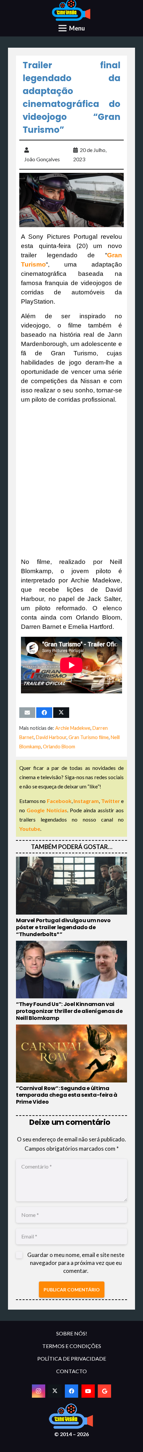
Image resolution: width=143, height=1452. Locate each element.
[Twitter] (55, 1391)
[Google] (104, 1391)
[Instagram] (38, 1391)
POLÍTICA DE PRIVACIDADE (71, 1358)
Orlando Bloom (59, 746)
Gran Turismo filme (89, 737)
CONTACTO (71, 1371)
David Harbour (51, 737)
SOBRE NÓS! (71, 1333)
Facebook (59, 801)
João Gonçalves (42, 159)
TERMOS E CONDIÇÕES (71, 1346)
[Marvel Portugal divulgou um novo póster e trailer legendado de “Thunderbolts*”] (71, 897)
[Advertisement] (71, 481)
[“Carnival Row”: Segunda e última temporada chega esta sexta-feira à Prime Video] (71, 1065)
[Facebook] (71, 1391)
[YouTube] (88, 1391)
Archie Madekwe (72, 728)
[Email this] (27, 712)
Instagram (86, 801)
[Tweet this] (61, 712)
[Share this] (44, 712)
